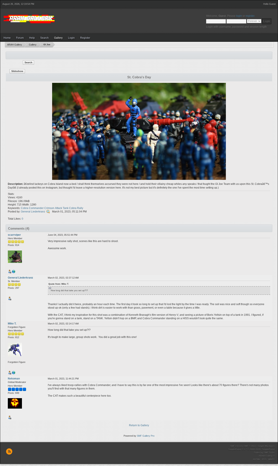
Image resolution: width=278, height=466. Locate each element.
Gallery (58, 37)
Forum (20, 37)
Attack (58, 208)
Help (32, 37)
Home (7, 37)
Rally (80, 208)
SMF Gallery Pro (145, 435)
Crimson (49, 208)
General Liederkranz (33, 211)
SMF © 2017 (250, 446)
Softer (257, 452)
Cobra (24, 208)
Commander (36, 208)
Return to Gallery (139, 425)
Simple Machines (266, 446)
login (239, 15)
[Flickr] (13, 272)
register (250, 15)
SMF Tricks (269, 452)
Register (85, 37)
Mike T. (12, 323)
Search (44, 37)
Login (71, 37)
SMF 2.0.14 (236, 446)
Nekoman (14, 378)
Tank (65, 208)
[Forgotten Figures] (13, 373)
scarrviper (14, 234)
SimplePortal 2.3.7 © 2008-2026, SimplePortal (251, 449)
